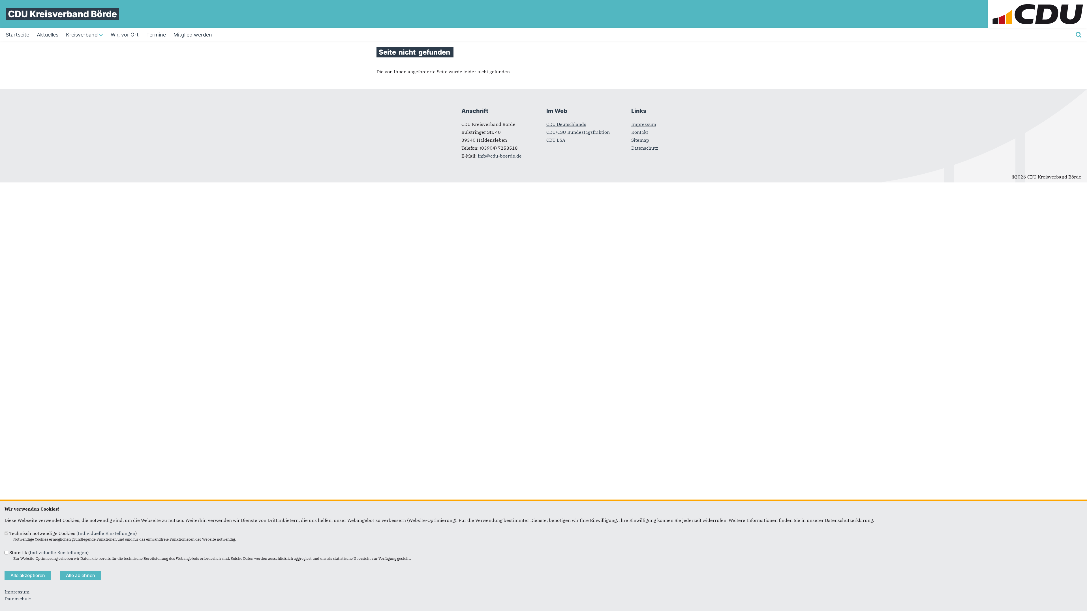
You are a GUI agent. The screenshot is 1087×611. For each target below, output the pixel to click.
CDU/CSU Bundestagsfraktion (578, 132)
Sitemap (640, 140)
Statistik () (49, 552)
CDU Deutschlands (566, 124)
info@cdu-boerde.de (500, 156)
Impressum (643, 124)
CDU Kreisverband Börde (62, 14)
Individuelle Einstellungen (106, 533)
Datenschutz (644, 148)
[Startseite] (1037, 3)
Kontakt (639, 132)
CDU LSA (555, 140)
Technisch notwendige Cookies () (73, 533)
